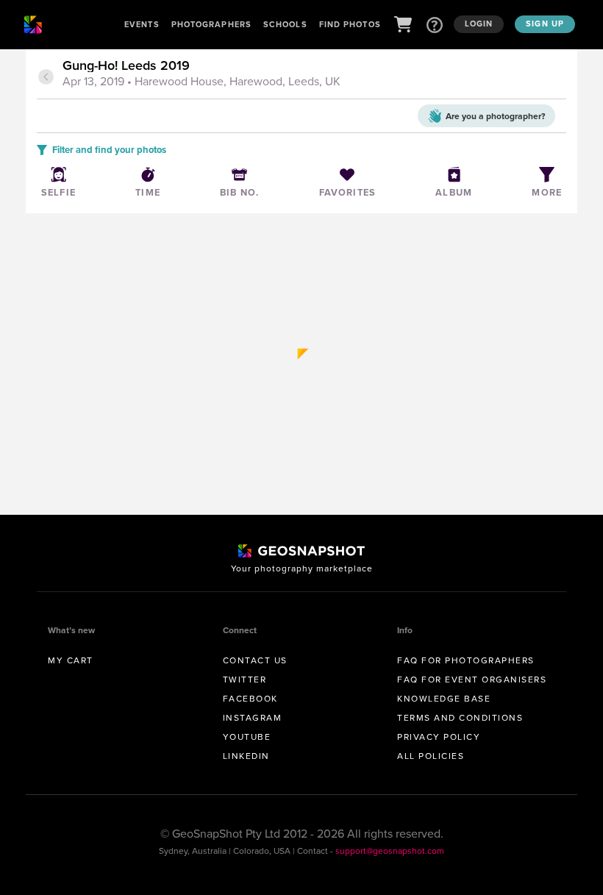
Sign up (545, 23)
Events (142, 24)
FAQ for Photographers (466, 660)
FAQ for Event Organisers (471, 679)
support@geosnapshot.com (389, 850)
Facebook (250, 698)
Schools (285, 24)
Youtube (247, 736)
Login (479, 23)
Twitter (245, 679)
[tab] (312, 74)
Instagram (252, 717)
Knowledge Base (443, 698)
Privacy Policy (438, 736)
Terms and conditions (460, 717)
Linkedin (246, 755)
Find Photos (350, 24)
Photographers (211, 24)
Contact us (255, 660)
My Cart (70, 660)
